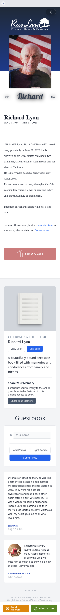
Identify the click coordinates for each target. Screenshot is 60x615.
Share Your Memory (22, 400)
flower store (42, 230)
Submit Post (30, 457)
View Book (16, 348)
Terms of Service (39, 600)
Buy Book (35, 348)
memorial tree (44, 225)
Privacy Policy (20, 600)
